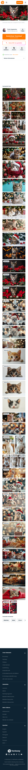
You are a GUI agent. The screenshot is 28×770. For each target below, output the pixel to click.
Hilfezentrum (5, 751)
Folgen (22, 31)
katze (13, 658)
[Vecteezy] (2, 2)
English (4, 769)
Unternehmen (6, 703)
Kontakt (4, 754)
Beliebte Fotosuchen (7, 739)
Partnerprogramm (7, 734)
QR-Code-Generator (7, 719)
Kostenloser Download (14, 36)
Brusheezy (5, 694)
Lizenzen (4, 728)
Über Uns (4, 757)
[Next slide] (21, 658)
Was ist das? (15, 54)
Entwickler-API (6, 709)
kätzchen (6, 658)
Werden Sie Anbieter (7, 760)
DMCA (4, 731)
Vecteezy (4, 697)
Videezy (4, 700)
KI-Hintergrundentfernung (9, 716)
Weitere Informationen (9, 58)
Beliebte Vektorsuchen (8, 736)
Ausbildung (5, 706)
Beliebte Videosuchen (8, 742)
